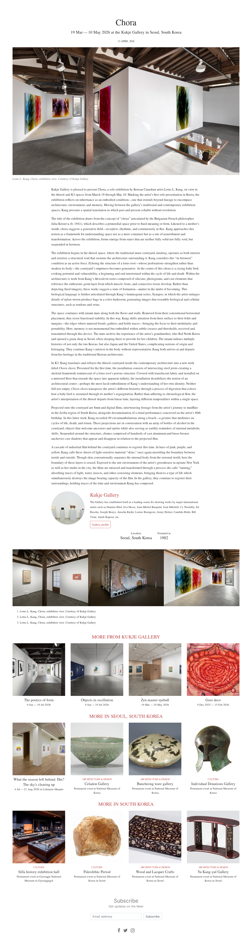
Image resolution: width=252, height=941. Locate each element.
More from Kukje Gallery (126, 636)
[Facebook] (119, 930)
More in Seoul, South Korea (126, 716)
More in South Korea (126, 804)
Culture (213, 779)
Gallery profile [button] (100, 524)
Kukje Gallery (104, 494)
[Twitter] (125, 930)
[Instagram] (132, 930)
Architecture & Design (97, 779)
